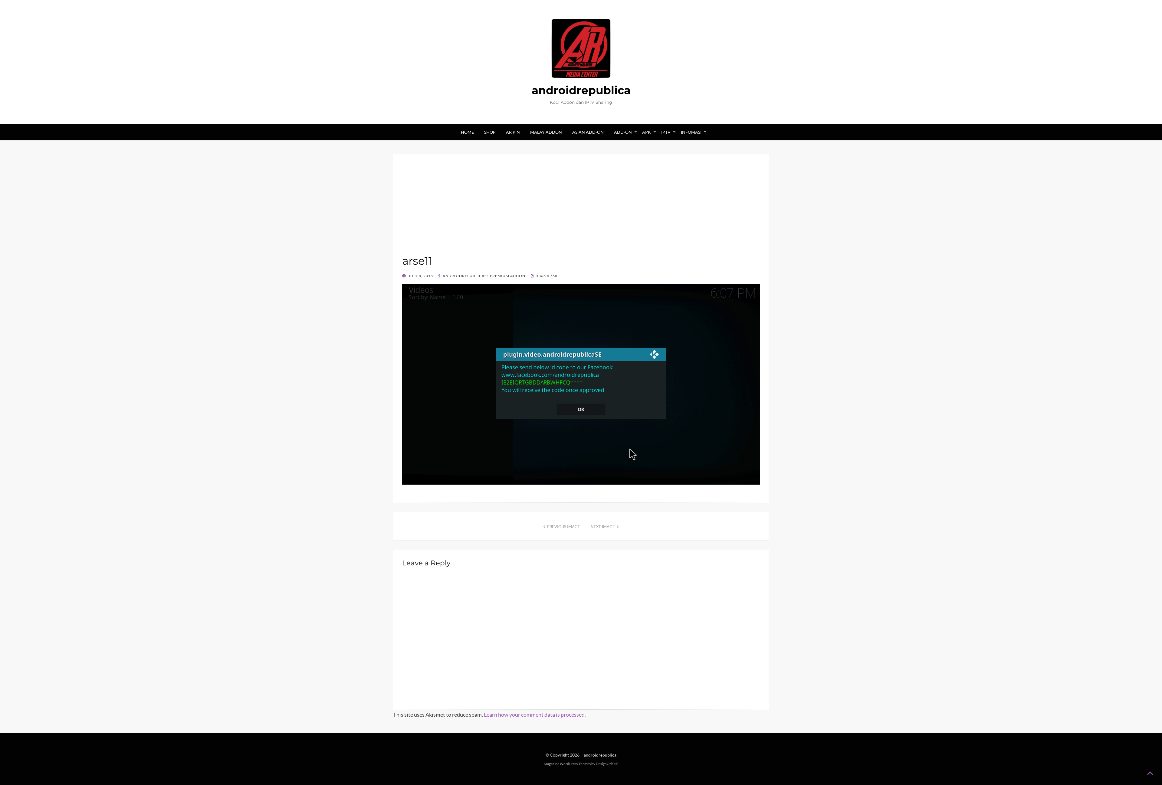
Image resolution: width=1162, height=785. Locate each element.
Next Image (603, 526)
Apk (646, 132)
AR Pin (513, 132)
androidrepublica (581, 90)
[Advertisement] (581, 208)
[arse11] (581, 383)
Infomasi (691, 132)
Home (467, 132)
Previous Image (563, 526)
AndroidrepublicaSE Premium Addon (483, 275)
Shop (490, 132)
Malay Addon (546, 132)
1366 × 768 (546, 275)
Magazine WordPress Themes (567, 763)
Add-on (623, 132)
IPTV (666, 132)
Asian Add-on (588, 132)
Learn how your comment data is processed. (535, 714)
